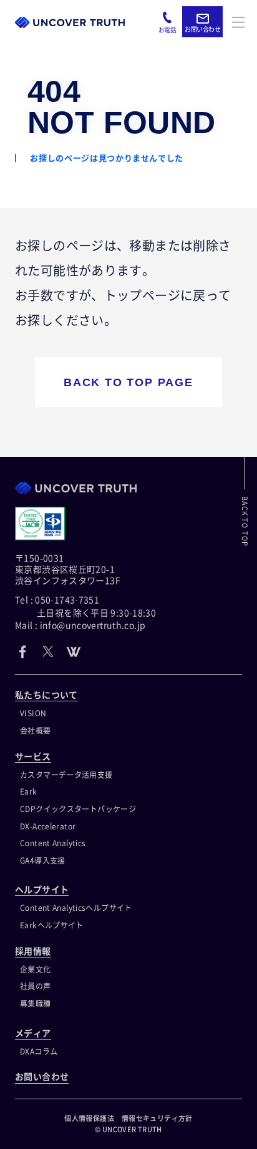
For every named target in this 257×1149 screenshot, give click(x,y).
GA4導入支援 (42, 860)
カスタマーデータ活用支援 (66, 774)
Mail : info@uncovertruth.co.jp (80, 625)
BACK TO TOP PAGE (128, 382)
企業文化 (35, 969)
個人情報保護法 (89, 1118)
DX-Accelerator (47, 826)
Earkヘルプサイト (52, 925)
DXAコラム (38, 1051)
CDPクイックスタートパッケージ (78, 809)
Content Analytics (52, 843)
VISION (33, 713)
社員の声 (35, 986)
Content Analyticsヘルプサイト (76, 907)
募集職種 (35, 1003)
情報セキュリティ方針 (157, 1118)
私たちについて (46, 695)
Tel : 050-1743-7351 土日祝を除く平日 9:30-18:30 (85, 606)
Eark (28, 791)
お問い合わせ (42, 1077)
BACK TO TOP (244, 521)
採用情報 (33, 951)
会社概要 (35, 730)
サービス (33, 756)
